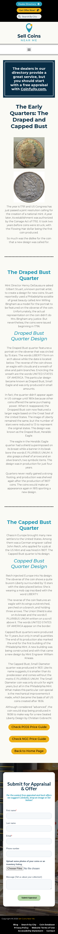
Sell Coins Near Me (26, 918)
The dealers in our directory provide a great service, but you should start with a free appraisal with (29, 79)
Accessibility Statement (30, 931)
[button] (29, 49)
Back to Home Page (29, 751)
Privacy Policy (21, 928)
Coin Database (47, 924)
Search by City (28, 924)
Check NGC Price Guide (29, 739)
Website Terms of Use (43, 928)
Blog (15, 924)
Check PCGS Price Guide (29, 727)
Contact (50, 931)
